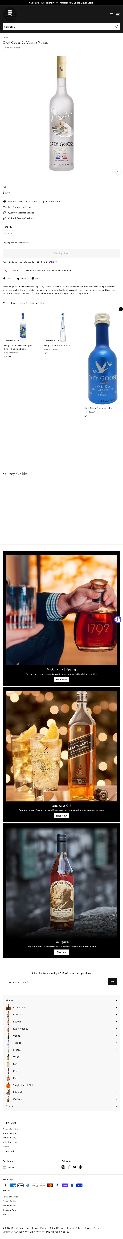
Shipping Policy (10, 1142)
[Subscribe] (112, 981)
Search (6, 1146)
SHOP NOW (61, 679)
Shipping (6, 243)
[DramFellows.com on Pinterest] (80, 1167)
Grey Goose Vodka (12, 47)
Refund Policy (9, 1138)
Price (5, 187)
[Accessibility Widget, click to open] (117, 619)
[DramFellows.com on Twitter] (74, 1167)
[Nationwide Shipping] (61, 610)
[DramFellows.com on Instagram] (63, 1167)
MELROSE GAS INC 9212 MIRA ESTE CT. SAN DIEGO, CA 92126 (36, 1232)
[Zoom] (118, 171)
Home (5, 37)
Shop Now (61, 952)
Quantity (7, 227)
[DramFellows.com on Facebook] (69, 1167)
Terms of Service (10, 1129)
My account (8, 1151)
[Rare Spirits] (61, 882)
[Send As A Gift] (61, 746)
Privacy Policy (9, 1133)
